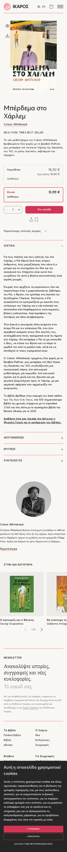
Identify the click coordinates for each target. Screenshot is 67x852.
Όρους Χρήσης (30, 708)
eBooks (8, 745)
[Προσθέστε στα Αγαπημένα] (36, 220)
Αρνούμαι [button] (33, 836)
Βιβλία (7, 740)
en (43, 7)
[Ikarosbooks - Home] (19, 6)
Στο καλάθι (44, 209)
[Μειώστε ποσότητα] (7, 210)
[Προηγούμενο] (25, 629)
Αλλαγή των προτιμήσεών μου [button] (33, 844)
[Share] (31, 219)
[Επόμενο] (41, 629)
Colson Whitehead (15, 124)
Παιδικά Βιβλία (12, 735)
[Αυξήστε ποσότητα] (19, 210)
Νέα (37, 735)
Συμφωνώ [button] (33, 829)
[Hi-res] (7, 35)
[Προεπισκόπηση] (7, 26)
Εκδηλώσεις (42, 740)
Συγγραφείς (42, 745)
